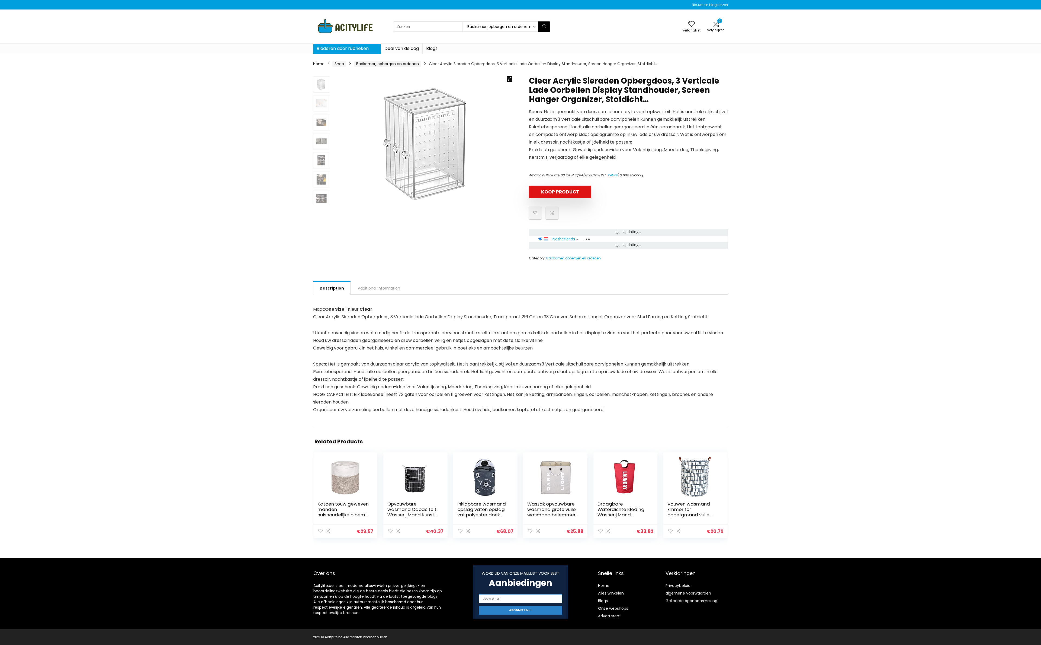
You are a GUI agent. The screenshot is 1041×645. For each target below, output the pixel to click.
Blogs (432, 48)
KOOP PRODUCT (560, 192)
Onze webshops (613, 608)
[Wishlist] (691, 24)
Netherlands (563, 239)
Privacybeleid (678, 585)
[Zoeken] (544, 26)
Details (613, 175)
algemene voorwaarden (688, 593)
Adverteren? (609, 616)
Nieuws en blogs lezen (710, 4)
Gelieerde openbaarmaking (691, 600)
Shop (339, 63)
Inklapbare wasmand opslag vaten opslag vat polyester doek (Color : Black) (481, 512)
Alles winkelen (611, 593)
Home (318, 63)
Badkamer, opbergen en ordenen (387, 63)
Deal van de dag (401, 48)
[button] (509, 79)
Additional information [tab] (379, 288)
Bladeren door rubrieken (343, 48)
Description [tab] (332, 288)
